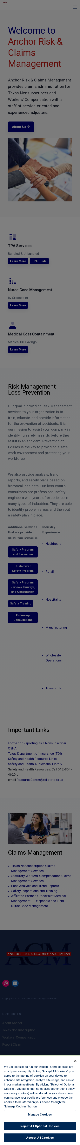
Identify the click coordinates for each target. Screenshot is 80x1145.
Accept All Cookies (40, 1137)
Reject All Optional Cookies (40, 1126)
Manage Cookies (40, 1114)
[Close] (75, 1061)
